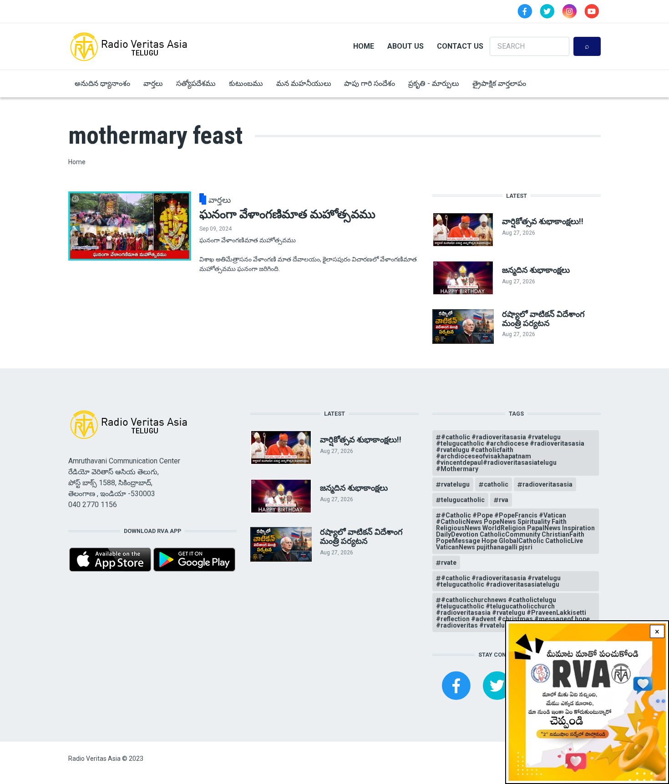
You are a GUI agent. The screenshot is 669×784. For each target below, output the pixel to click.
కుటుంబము (246, 83)
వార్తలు (153, 83)
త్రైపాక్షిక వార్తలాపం (499, 83)
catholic (496, 484)
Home (363, 46)
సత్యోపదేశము (196, 83)
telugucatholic (463, 499)
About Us (405, 46)
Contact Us (460, 46)
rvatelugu (455, 484)
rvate (448, 562)
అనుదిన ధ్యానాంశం (102, 83)
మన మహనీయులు (303, 83)
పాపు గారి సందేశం (369, 83)
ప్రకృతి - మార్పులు (433, 83)
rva (503, 499)
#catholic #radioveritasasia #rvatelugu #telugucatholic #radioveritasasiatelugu (498, 581)
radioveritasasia (547, 484)
